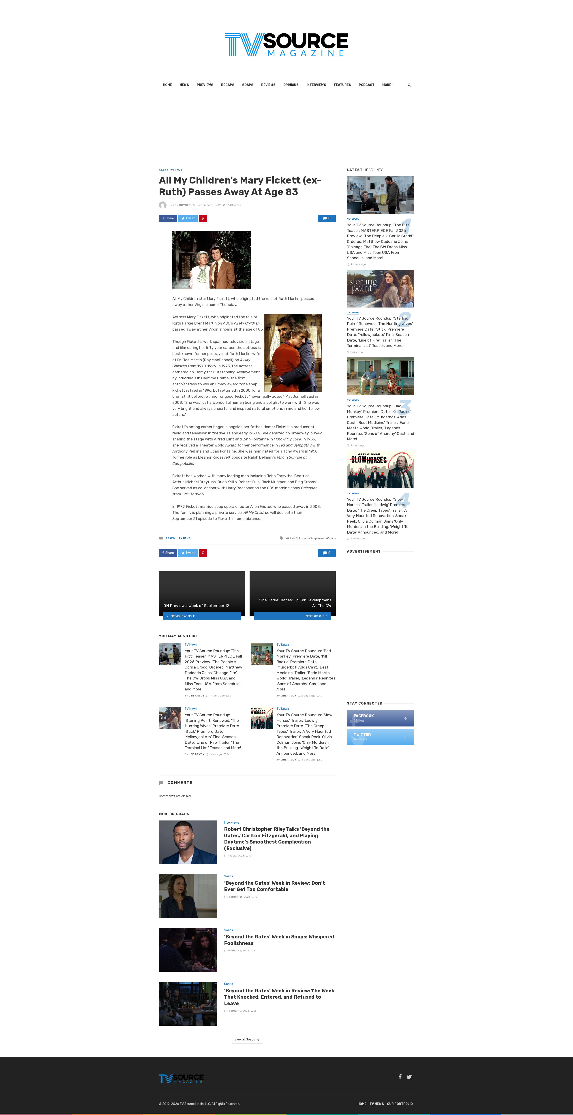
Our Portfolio (400, 1104)
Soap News (317, 538)
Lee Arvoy (196, 695)
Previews (205, 85)
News (184, 85)
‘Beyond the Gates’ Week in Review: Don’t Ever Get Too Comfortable (274, 886)
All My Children (297, 538)
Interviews (316, 85)
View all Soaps (245, 1039)
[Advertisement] (286, 125)
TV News (176, 170)
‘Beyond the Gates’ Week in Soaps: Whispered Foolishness (279, 940)
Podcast (366, 85)
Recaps (227, 85)
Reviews (268, 85)
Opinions (291, 85)
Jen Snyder (182, 205)
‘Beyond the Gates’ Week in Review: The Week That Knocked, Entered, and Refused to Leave (279, 997)
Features (342, 85)
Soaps (247, 85)
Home (167, 85)
